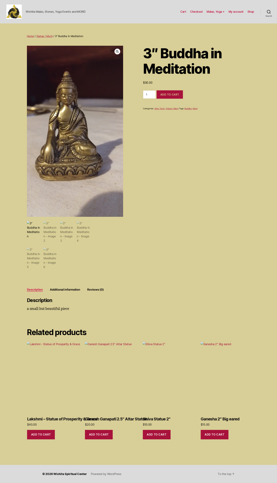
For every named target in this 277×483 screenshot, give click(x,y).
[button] (117, 51)
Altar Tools (160, 108)
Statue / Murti (44, 36)
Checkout (196, 11)
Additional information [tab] (65, 289)
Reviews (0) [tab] (95, 289)
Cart (183, 11)
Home (30, 36)
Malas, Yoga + (216, 11)
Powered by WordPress (106, 474)
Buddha (188, 108)
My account (236, 11)
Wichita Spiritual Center (70, 474)
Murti (195, 108)
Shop (251, 11)
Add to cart (169, 94)
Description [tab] (35, 289)
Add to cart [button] (41, 434)
